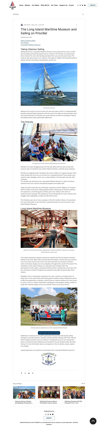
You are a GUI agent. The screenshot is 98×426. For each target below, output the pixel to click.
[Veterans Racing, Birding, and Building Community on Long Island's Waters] (24, 392)
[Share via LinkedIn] (29, 373)
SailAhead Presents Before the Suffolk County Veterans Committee (49, 402)
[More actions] (76, 25)
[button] (83, 14)
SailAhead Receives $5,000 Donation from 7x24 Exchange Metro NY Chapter (73, 402)
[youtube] (85, 5)
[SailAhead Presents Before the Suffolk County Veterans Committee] (49, 392)
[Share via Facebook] (21, 373)
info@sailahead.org (49, 411)
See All (83, 383)
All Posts (16, 14)
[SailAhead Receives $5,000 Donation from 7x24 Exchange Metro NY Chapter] (74, 392)
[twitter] (82, 5)
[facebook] (78, 5)
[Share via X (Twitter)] (25, 373)
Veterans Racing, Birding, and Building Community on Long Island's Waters (24, 402)
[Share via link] (32, 373)
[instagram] (80, 5)
